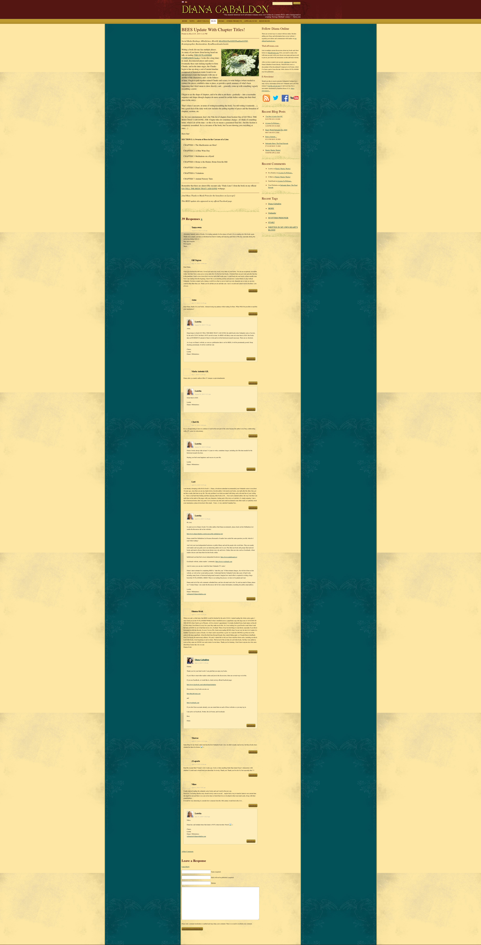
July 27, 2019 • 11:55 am (199, 303)
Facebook (285, 98)
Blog (213, 21)
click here (287, 62)
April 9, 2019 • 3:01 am (198, 787)
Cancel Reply (186, 867)
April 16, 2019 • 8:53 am (199, 485)
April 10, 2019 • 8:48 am (199, 764)
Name (216, 872)
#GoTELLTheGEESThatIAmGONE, (233, 41)
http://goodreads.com (193, 703)
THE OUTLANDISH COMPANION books (197, 56)
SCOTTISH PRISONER (278, 217)
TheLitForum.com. (273, 53)
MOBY (271, 208)
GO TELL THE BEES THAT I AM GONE (199, 188)
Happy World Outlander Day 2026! (276, 130)
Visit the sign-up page (273, 86)
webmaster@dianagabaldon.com (196, 594)
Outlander (272, 213)
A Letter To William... (285, 173)
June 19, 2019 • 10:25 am (202, 817)
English (183, 2)
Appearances (250, 21)
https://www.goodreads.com (223, 561)
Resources (264, 21)
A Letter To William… (272, 123)
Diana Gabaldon (202, 659)
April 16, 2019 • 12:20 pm (202, 519)
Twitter (275, 98)
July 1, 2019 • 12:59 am (199, 375)
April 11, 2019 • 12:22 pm (199, 741)
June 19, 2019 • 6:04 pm (199, 425)
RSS (266, 98)
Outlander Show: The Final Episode (276, 143)
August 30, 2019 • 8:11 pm (203, 394)
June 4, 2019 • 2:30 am (201, 663)
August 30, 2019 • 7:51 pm (203, 325)
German (186, 2)
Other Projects (234, 21)
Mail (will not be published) (222, 877)
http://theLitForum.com (193, 694)
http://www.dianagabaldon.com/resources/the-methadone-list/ (205, 534)
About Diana (203, 21)
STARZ (271, 222)
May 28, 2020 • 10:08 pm (199, 263)
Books (221, 21)
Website (213, 883)
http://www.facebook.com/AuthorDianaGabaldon (201, 684)
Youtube (294, 98)
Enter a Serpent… (271, 136)
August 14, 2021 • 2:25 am (199, 231)
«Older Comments (187, 851)
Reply (253, 251)
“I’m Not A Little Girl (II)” (274, 116)
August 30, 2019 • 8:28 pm (203, 447)
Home (184, 21)
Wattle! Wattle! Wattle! (273, 150)
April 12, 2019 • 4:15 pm (199, 614)
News (192, 21)
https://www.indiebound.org (229, 557)
